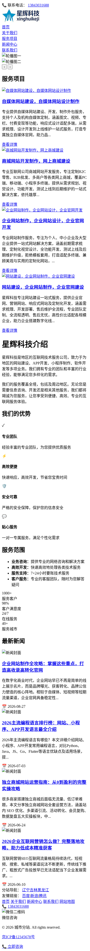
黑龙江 (43, 890)
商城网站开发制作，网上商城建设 (36, 161)
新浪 (34, 896)
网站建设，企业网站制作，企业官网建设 (43, 287)
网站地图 (67, 902)
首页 (6, 27)
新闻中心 (9, 44)
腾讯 (43, 896)
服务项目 (9, 39)
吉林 (33, 890)
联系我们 (9, 50)
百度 (26, 896)
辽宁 (26, 890)
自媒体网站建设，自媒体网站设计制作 (40, 101)
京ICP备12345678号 (18, 937)
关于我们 (9, 33)
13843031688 (38, 5)
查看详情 (9, 144)
